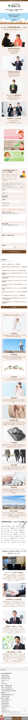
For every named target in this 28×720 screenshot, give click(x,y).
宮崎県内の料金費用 (19, 9)
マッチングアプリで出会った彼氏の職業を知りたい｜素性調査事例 (14, 285)
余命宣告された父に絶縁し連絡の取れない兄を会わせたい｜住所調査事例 (14, 298)
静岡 (2, 534)
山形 (5, 528)
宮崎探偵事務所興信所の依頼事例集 (9, 690)
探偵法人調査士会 (22, 542)
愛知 (5, 534)
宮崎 (2, 542)
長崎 (14, 540)
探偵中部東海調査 (5, 703)
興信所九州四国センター (7, 706)
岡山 (2, 538)
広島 (5, 538)
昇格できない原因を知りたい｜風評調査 (11, 264)
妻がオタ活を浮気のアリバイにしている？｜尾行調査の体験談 (14, 288)
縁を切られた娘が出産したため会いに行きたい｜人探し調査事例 (14, 281)
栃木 (9, 530)
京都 (24, 534)
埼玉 (24, 528)
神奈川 (2, 530)
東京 (18, 528)
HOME (3, 669)
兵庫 (8, 536)
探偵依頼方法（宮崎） (14, 10)
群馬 (6, 530)
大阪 (21, 534)
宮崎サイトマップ (5, 680)
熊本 (24, 540)
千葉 (21, 528)
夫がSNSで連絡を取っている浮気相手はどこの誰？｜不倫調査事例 (14, 302)
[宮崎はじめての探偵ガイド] (14, 151)
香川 (18, 538)
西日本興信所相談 (5, 705)
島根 (25, 536)
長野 (5, 532)
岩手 (20, 526)
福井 (17, 532)
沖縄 (9, 542)
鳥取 (22, 536)
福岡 (11, 540)
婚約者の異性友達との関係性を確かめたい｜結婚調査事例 (14, 267)
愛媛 (21, 538)
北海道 (13, 526)
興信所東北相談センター (7, 699)
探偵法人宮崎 (4, 683)
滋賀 (5, 536)
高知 (2, 540)
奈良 (2, 536)
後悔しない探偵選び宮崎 (7, 687)
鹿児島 (5, 542)
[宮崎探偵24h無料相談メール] (14, 129)
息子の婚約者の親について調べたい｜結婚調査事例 (13, 295)
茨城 (12, 530)
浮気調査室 (4, 708)
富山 (11, 532)
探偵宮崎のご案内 (9, 9)
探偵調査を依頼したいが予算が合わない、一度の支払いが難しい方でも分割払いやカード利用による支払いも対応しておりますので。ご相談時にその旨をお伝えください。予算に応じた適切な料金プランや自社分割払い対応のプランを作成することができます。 (14, 631)
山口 (8, 538)
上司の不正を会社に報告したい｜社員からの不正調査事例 (14, 292)
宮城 (2, 528)
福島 (8, 528)
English (3, 681)
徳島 (24, 538)
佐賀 (18, 540)
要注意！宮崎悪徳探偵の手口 (7, 689)
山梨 (8, 532)
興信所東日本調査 (5, 701)
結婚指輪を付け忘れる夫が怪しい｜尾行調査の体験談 (14, 270)
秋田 (23, 526)
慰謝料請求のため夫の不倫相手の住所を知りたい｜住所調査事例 (14, 273)
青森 (17, 526)
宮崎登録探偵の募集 (6, 696)
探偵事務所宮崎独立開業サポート (8, 694)
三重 (11, 534)
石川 (14, 532)
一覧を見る (14, 307)
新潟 (2, 532)
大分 (21, 540)
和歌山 (11, 536)
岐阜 (8, 534)
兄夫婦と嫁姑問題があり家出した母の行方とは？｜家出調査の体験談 (14, 277)
